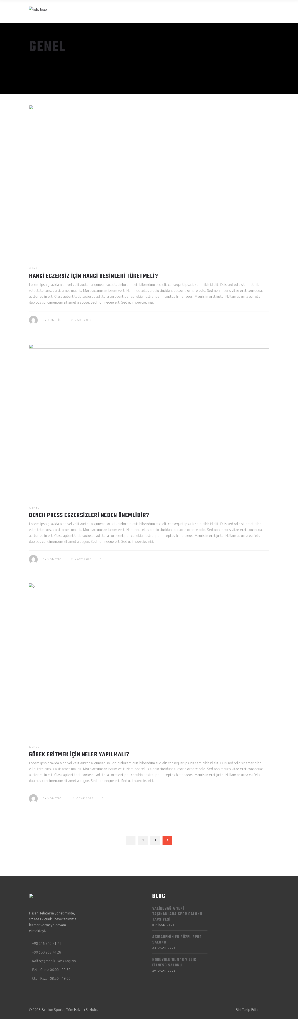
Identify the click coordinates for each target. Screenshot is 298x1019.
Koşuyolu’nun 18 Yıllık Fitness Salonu (174, 963)
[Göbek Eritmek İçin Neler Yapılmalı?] (149, 659)
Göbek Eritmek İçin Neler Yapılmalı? (79, 754)
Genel (34, 268)
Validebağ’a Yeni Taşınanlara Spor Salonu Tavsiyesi (177, 914)
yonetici (55, 319)
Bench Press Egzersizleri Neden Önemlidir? (89, 515)
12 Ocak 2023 (82, 798)
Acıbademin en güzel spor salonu (177, 940)
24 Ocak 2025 (164, 947)
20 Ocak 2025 (164, 970)
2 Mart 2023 (81, 319)
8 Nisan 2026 (163, 924)
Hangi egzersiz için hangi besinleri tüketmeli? (93, 276)
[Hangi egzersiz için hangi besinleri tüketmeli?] (149, 180)
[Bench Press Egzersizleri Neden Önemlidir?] (149, 420)
